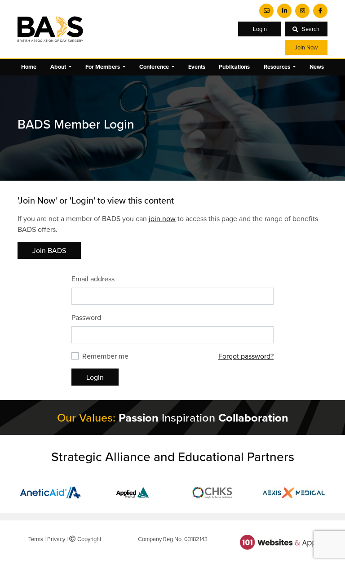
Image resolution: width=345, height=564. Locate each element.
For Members (103, 66)
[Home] (50, 29)
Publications (234, 66)
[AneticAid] (51, 492)
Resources (278, 66)
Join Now (306, 47)
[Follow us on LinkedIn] (284, 11)
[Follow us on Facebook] (320, 11)
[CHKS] (213, 492)
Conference (154, 66)
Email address (93, 279)
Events (196, 66)
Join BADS (49, 250)
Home (28, 66)
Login (260, 29)
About (58, 66)
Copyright (88, 539)
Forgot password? (246, 356)
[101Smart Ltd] (280, 541)
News (317, 66)
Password (86, 317)
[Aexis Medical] (293, 492)
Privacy (56, 539)
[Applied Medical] (132, 492)
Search (310, 29)
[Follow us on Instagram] (302, 11)
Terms (35, 539)
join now (162, 218)
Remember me (105, 356)
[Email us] (266, 11)
